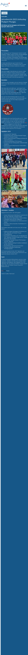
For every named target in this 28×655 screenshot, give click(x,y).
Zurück (4, 13)
